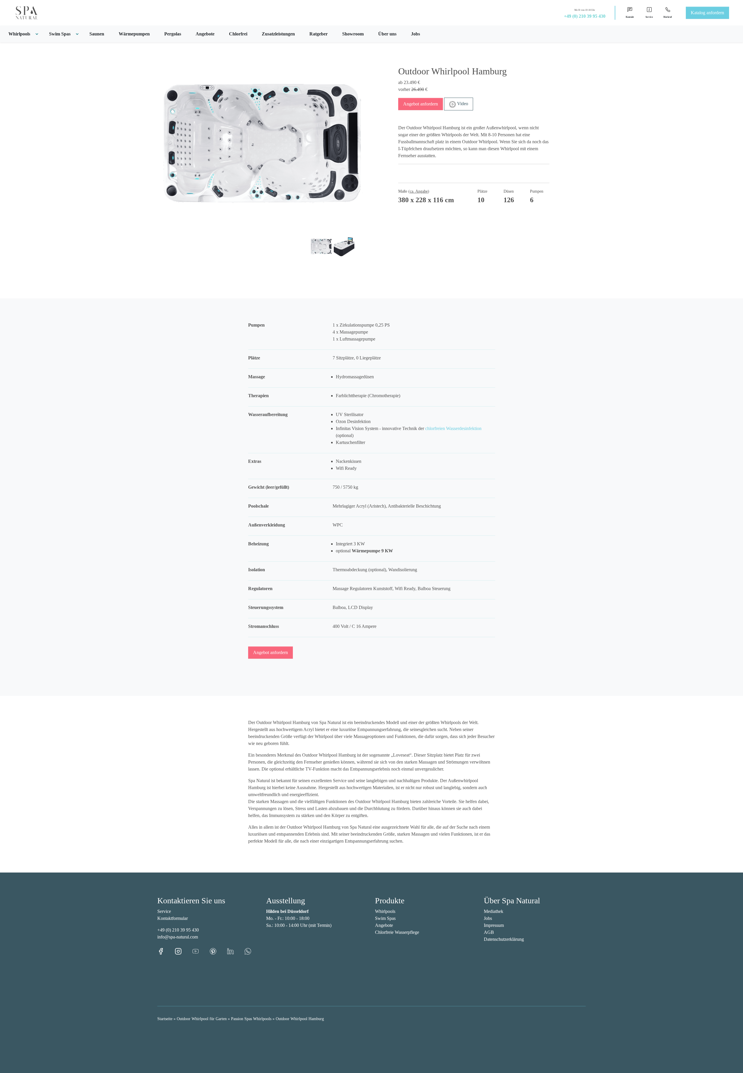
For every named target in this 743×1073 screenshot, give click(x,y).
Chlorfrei (238, 33)
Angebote (205, 33)
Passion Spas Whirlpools (251, 1019)
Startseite (164, 1019)
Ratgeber (318, 33)
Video (462, 103)
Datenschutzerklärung (504, 939)
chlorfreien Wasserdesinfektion (453, 428)
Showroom (353, 33)
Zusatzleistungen (278, 33)
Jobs (415, 33)
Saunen (96, 33)
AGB (489, 932)
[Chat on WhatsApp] (247, 950)
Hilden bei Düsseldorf (287, 911)
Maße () (413, 191)
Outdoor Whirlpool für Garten (202, 1019)
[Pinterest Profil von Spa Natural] (218, 950)
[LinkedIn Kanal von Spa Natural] (235, 950)
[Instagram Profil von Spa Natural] (183, 950)
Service (164, 911)
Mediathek (493, 911)
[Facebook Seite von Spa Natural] (166, 950)
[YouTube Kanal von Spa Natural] (201, 950)
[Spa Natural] (19, 12)
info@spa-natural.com (177, 936)
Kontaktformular (172, 918)
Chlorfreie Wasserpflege (397, 932)
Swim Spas (385, 918)
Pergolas (172, 33)
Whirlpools (385, 911)
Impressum (494, 925)
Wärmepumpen (134, 33)
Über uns (387, 33)
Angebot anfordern (420, 103)
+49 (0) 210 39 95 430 (584, 16)
